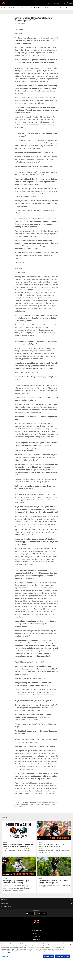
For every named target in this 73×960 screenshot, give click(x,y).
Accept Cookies (48, 956)
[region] (36, 950)
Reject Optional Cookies (62, 956)
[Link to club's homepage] (3, 2)
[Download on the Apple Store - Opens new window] (30, 913)
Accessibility (36, 933)
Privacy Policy (36, 930)
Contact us (36, 936)
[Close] (70, 944)
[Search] (67, 3)
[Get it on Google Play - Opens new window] (42, 914)
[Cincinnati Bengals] (36, 922)
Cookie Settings (5, 956)
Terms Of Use (36, 939)
